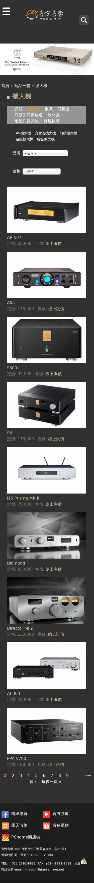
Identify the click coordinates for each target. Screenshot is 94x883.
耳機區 (64, 109)
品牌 (17, 153)
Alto (11, 302)
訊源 (19, 109)
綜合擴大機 (46, 139)
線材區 (54, 115)
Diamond (16, 563)
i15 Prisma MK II (23, 498)
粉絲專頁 (19, 813)
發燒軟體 (52, 121)
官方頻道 (61, 813)
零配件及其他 (27, 121)
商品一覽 (22, 85)
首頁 (5, 85)
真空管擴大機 (45, 133)
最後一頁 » (51, 781)
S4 (9, 432)
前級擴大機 (68, 133)
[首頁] (44, 10)
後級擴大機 (24, 139)
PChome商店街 (25, 837)
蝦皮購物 (61, 825)
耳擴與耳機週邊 (29, 115)
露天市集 (19, 825)
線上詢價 (54, 243)
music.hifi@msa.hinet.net (44, 869)
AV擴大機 (23, 133)
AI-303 (13, 693)
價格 (17, 171)
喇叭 (49, 109)
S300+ (13, 367)
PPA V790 (16, 758)
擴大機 (34, 109)
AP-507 (14, 237)
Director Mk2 (20, 628)
